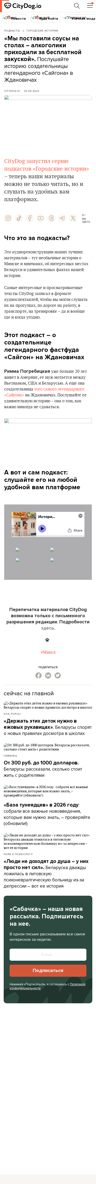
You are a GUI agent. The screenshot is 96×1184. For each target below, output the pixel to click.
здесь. (48, 628)
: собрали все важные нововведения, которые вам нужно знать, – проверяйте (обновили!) (47, 814)
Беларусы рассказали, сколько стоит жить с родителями (43, 769)
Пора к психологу (18, 854)
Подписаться (48, 970)
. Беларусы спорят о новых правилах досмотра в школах (48, 727)
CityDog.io (12, 91)
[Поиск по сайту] (77, 6)
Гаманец (10, 755)
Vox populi (12, 713)
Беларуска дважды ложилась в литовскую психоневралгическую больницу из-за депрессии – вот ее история (46, 873)
